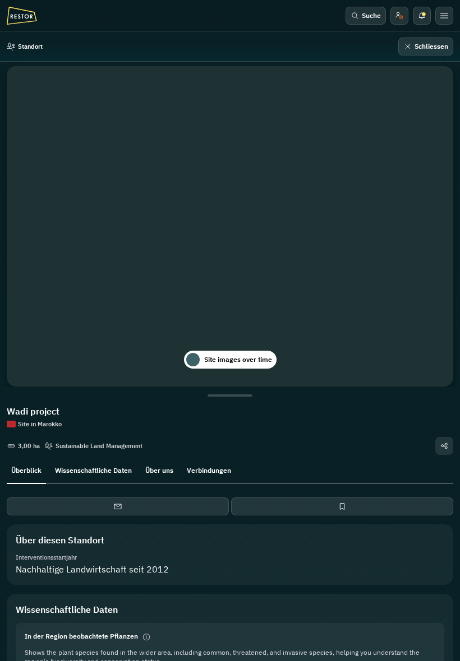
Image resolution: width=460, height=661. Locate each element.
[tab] (26, 469)
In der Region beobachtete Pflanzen (81, 636)
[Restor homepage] (22, 16)
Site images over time (238, 359)
